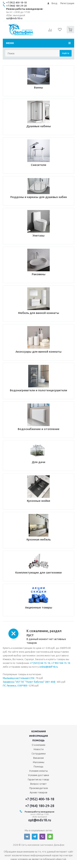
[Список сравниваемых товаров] (50, 31)
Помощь (38, 740)
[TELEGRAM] (35, 837)
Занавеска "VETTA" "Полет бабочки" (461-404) (29, 681)
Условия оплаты (38, 770)
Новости (39, 749)
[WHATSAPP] (50, 837)
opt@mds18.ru (14, 18)
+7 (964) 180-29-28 (16, 5)
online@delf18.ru (48, 666)
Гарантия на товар (38, 779)
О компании (38, 745)
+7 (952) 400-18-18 (16, 2)
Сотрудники (39, 753)
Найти (65, 53)
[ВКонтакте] (27, 837)
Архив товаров (38, 792)
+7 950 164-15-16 (60, 663)
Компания (38, 731)
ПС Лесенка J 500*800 (15, 685)
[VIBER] (42, 837)
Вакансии (38, 757)
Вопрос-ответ (38, 783)
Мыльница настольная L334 (18, 678)
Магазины (38, 762)
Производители (38, 788)
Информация (38, 736)
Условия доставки (38, 775)
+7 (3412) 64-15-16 (40, 663)
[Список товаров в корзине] (71, 32)
